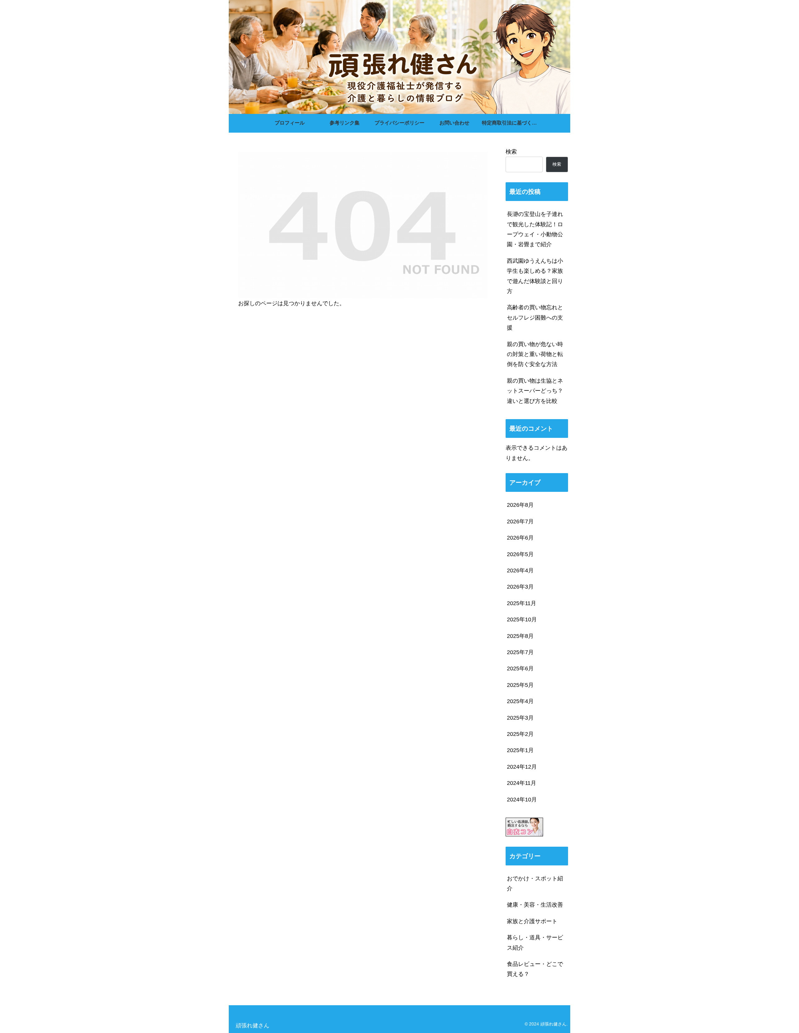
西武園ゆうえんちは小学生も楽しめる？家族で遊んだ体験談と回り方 (535, 276)
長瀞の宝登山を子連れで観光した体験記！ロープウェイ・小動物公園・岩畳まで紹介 (535, 229)
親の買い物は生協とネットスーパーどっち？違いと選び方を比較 (535, 391)
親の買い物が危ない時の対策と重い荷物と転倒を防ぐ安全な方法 (535, 354)
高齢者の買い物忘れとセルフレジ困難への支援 (535, 317)
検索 (511, 152)
